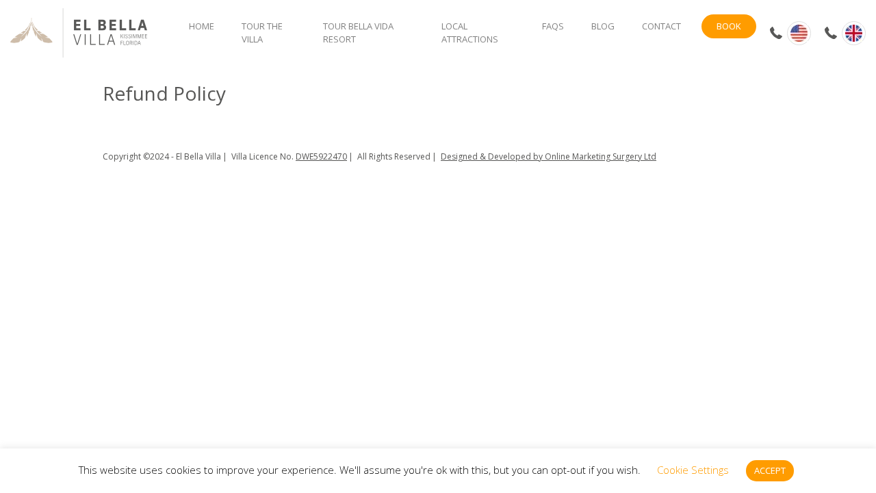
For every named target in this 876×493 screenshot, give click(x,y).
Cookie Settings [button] (693, 470)
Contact (661, 26)
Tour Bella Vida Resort (358, 33)
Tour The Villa (262, 33)
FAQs (553, 26)
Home (201, 26)
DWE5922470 (321, 156)
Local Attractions (469, 33)
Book (729, 26)
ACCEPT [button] (770, 470)
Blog (603, 26)
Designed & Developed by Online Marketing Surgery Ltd (548, 156)
